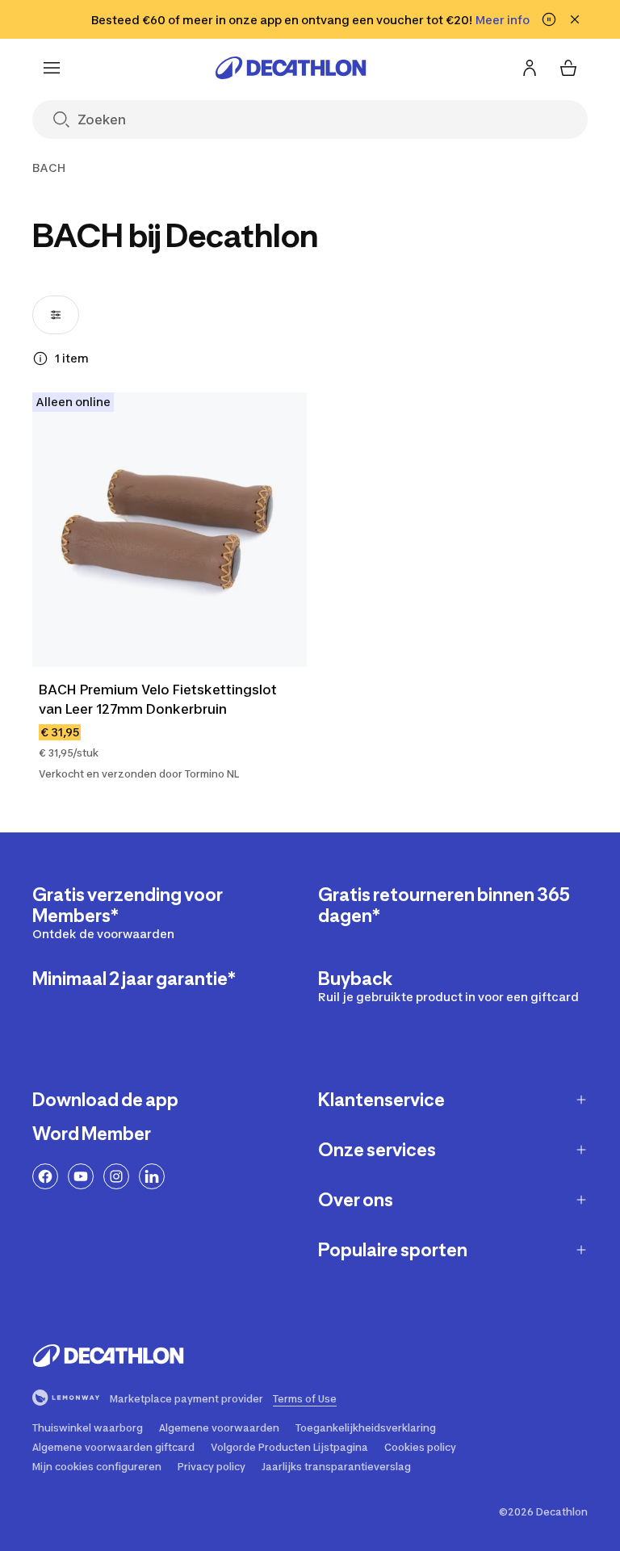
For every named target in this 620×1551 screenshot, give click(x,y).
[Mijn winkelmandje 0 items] (568, 67)
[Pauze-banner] (549, 19)
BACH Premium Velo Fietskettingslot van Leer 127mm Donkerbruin (158, 699)
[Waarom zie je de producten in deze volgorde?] (40, 358)
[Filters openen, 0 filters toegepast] (55, 315)
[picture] (169, 529)
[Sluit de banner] (575, 19)
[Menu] (51, 67)
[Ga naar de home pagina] (291, 68)
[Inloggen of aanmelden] (529, 67)
